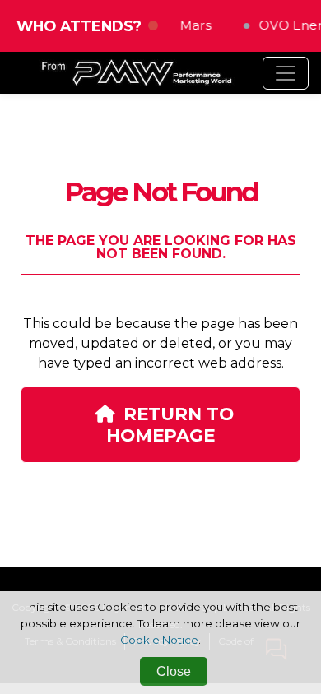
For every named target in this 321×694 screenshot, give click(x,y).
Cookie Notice (159, 639)
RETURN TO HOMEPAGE (170, 424)
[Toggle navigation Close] (286, 73)
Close (173, 671)
